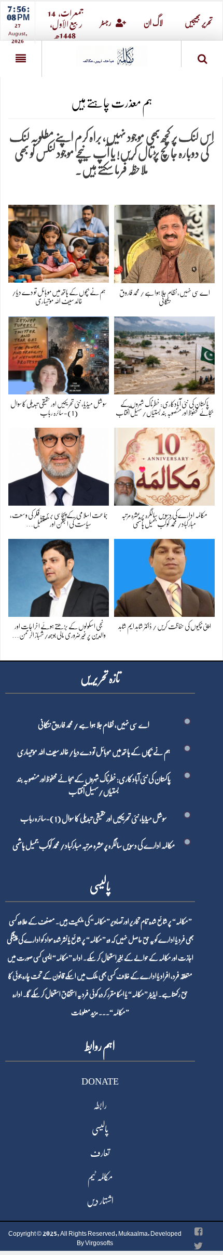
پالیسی (100, 1129)
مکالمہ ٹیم (100, 1177)
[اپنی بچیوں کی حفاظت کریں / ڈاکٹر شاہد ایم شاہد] (164, 576)
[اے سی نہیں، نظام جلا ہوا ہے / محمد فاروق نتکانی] (164, 241)
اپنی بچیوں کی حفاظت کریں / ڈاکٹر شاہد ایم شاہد (164, 626)
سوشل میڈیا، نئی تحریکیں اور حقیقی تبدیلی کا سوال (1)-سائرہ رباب (93, 818)
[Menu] (20, 59)
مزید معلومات (84, 1012)
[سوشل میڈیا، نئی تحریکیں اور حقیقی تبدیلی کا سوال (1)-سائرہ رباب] (58, 353)
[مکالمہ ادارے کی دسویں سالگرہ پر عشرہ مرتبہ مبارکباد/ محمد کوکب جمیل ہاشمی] (164, 464)
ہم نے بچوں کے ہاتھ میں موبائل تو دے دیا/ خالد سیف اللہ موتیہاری (93, 752)
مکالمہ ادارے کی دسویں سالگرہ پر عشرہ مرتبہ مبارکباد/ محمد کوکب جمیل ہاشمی (93, 845)
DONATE (100, 1081)
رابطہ (100, 1105)
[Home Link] (111, 52)
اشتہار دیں (100, 1201)
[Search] (202, 56)
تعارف (100, 1153)
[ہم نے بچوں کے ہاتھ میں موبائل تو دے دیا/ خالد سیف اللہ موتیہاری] (58, 241)
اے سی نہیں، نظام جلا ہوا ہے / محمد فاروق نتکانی (93, 725)
